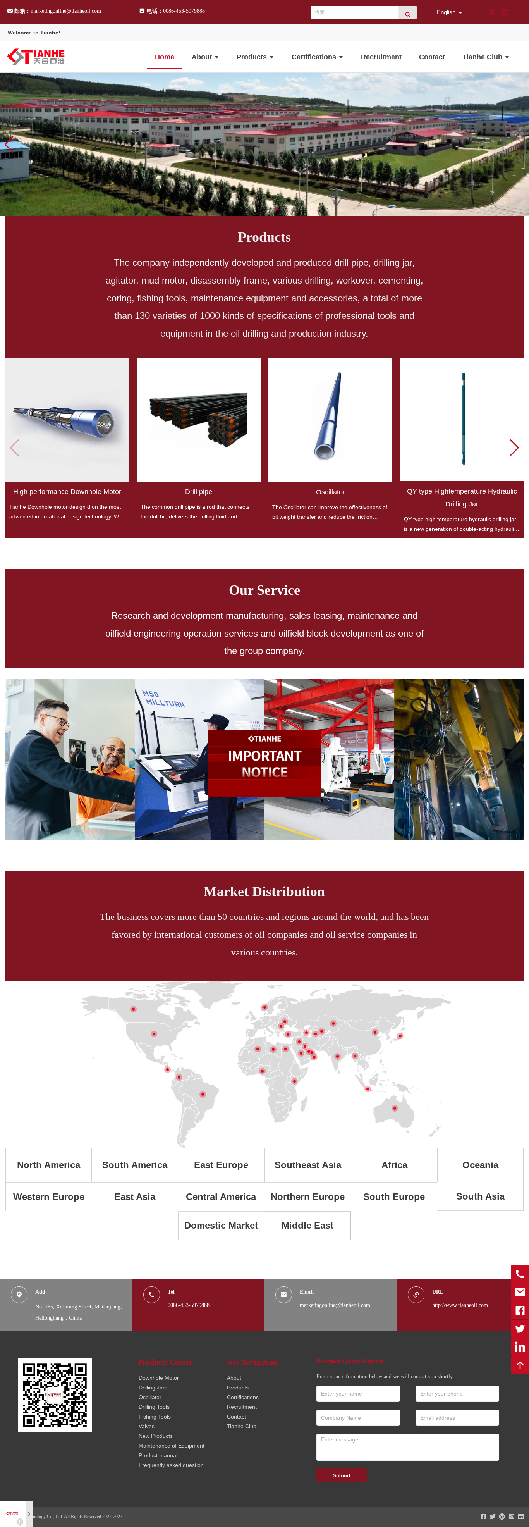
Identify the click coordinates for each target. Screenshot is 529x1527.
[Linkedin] (520, 1347)
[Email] (520, 1292)
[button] (9, 144)
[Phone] (520, 1274)
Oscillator (330, 492)
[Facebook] (520, 1310)
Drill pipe (198, 492)
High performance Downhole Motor (67, 492)
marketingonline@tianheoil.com (66, 11)
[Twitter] (520, 1328)
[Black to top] (520, 1365)
